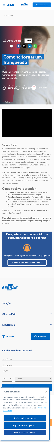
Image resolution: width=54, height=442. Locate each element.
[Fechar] (46, 392)
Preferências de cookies (24, 432)
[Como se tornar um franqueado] (18, 46)
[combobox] (27, 371)
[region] (25, 414)
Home (5, 15)
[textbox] (28, 371)
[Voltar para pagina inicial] (27, 288)
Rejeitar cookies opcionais (25, 425)
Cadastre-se (40, 336)
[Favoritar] (33, 87)
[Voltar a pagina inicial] (27, 5)
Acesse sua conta (42, 5)
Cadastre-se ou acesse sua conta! (27, 262)
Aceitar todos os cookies (25, 418)
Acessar (10, 336)
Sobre (7, 102)
